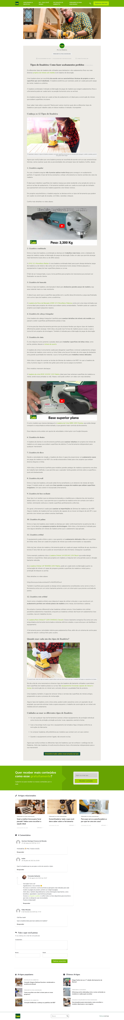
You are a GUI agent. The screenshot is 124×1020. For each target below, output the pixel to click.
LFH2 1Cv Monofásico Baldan (38, 263)
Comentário (18, 939)
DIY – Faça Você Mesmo (44, 3)
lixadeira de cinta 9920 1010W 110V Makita (44, 374)
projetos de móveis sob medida (44, 73)
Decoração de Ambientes (58, 3)
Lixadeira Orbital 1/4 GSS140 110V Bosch (64, 555)
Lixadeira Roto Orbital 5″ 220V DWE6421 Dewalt (46, 620)
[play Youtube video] (62, 226)
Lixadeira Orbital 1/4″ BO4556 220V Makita (45, 566)
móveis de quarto (50, 344)
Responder (20, 852)
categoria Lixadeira (34, 896)
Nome (16, 952)
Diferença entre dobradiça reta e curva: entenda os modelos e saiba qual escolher (88, 993)
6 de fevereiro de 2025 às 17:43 (31, 912)
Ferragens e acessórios (79, 989)
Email (44, 952)
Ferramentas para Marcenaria (75, 3)
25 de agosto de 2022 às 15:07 (37, 878)
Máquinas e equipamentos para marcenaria (84, 1000)
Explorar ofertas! (101, 3)
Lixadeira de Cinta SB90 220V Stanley (70, 423)
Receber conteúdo (86, 781)
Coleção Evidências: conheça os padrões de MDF (39, 1003)
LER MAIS (39, 827)
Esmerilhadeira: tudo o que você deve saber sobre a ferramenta (61, 820)
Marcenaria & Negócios (28, 3)
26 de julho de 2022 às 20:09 (30, 861)
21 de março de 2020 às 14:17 (31, 843)
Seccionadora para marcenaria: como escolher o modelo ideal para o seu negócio (87, 1003)
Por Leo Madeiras (62, 50)
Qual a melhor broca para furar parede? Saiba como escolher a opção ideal (29, 821)
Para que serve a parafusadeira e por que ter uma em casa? (94, 820)
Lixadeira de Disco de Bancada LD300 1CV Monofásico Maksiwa (50, 303)
